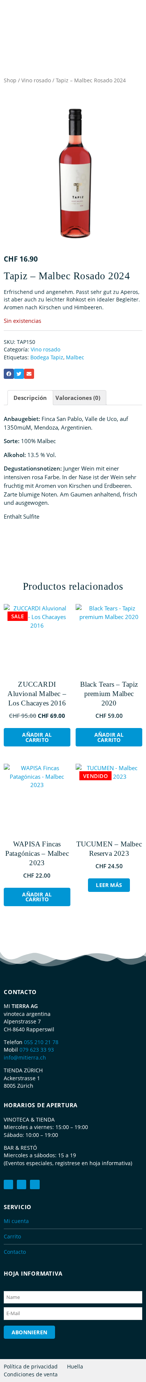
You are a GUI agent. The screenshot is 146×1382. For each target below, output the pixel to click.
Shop (10, 80)
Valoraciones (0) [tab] (77, 397)
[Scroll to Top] (136, 1361)
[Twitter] (21, 1184)
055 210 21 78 (41, 1042)
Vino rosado (36, 80)
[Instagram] (34, 1184)
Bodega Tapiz (46, 357)
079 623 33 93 (36, 1049)
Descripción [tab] (30, 397)
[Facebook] (8, 1184)
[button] (9, 374)
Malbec (75, 357)
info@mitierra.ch (25, 1057)
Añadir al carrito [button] (37, 737)
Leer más (109, 885)
